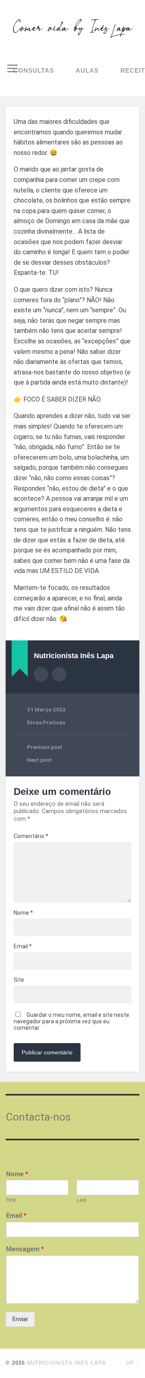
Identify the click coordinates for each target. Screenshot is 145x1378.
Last (82, 1200)
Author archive (41, 674)
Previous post (44, 747)
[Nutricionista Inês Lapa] (72, 28)
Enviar (20, 1319)
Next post (39, 760)
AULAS (87, 70)
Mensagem (25, 1249)
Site (19, 980)
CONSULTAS (33, 70)
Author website (59, 674)
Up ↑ (132, 1363)
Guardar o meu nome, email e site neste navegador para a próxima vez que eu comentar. (71, 1021)
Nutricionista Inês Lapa (66, 1363)
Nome (23, 913)
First (11, 1200)
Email (23, 946)
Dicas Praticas (46, 722)
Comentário (31, 836)
